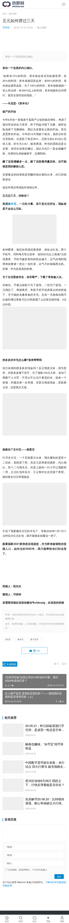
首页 (5, 13)
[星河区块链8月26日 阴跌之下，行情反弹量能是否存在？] (13, 785)
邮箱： (10, 855)
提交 (59, 876)
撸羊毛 (12, 204)
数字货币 (34, 639)
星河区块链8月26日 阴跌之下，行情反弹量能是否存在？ (44, 783)
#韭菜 (7, 639)
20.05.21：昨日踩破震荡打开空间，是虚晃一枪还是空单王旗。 (44, 728)
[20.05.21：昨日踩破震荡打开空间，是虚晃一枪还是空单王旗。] (13, 730)
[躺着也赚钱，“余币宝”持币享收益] (13, 748)
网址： (10, 863)
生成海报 (11, 664)
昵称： (10, 846)
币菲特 (6, 27)
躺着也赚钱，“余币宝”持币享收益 (44, 746)
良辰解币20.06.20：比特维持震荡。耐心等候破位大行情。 (44, 801)
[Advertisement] (33, 40)
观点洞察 (41, 27)
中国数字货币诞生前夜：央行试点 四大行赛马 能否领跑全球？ (44, 764)
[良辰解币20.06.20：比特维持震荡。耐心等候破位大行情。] (13, 803)
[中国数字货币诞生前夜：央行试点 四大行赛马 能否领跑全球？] (13, 767)
